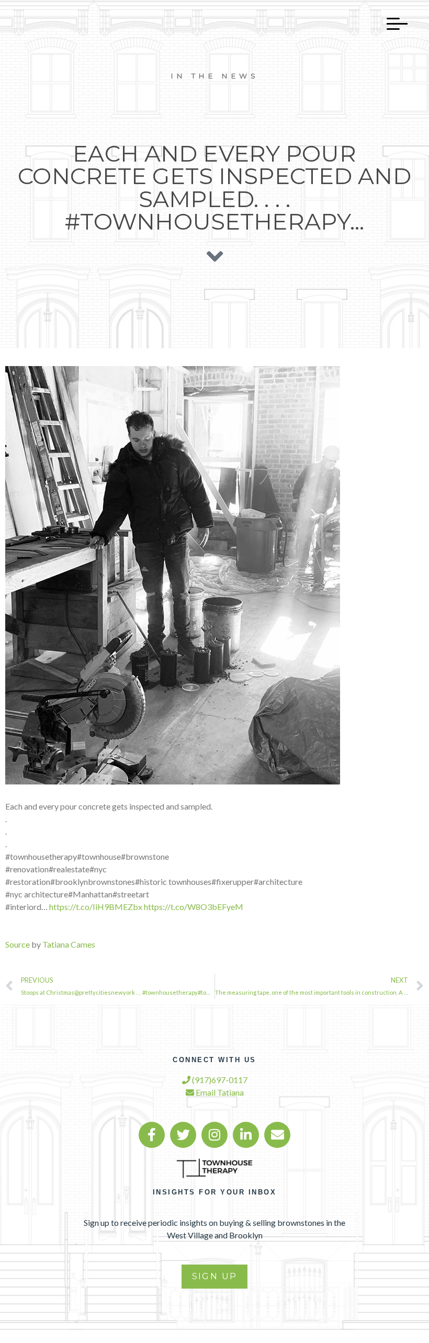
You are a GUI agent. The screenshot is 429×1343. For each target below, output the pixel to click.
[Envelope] (277, 1135)
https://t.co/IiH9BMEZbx (95, 907)
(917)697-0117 (218, 1080)
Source (17, 944)
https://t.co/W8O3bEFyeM (193, 907)
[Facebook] (152, 1135)
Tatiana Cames (68, 944)
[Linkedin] (246, 1135)
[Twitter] (183, 1135)
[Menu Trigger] (392, 23)
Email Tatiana (219, 1092)
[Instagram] (214, 1135)
